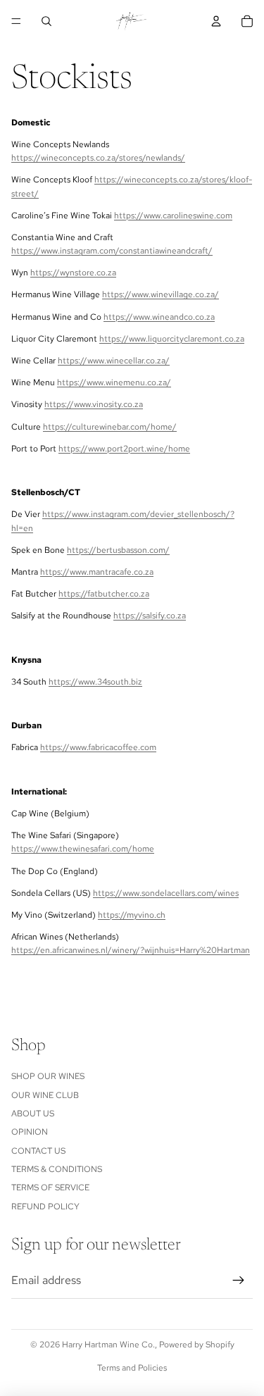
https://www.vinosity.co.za (93, 404)
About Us (32, 1113)
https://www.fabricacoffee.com (98, 747)
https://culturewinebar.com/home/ (110, 426)
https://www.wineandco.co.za (159, 317)
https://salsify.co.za (149, 615)
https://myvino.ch (131, 915)
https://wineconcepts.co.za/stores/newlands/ (98, 157)
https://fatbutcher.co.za (103, 593)
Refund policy (45, 1206)
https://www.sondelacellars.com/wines (166, 893)
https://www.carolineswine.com (173, 215)
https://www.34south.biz (95, 681)
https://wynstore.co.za (73, 272)
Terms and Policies (132, 1367)
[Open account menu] (216, 21)
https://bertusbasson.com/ (118, 550)
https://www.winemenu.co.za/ (114, 382)
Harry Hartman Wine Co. (108, 1344)
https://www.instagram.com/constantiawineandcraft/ (112, 250)
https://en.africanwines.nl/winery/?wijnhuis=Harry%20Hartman (130, 950)
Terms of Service (50, 1187)
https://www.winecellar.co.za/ (114, 360)
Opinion (29, 1132)
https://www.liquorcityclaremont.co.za (171, 338)
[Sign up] (239, 1280)
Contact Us (38, 1151)
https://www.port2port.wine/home (124, 448)
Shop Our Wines (47, 1076)
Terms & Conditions (56, 1169)
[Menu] (16, 21)
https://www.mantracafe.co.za (96, 572)
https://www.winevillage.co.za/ (160, 294)
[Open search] (46, 21)
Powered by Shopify (196, 1344)
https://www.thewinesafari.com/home (82, 848)
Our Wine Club (45, 1095)
